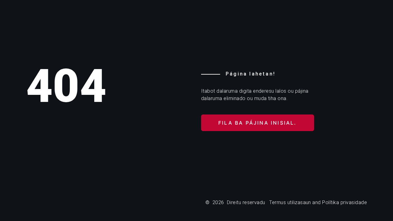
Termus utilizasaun (290, 202)
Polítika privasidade (344, 202)
